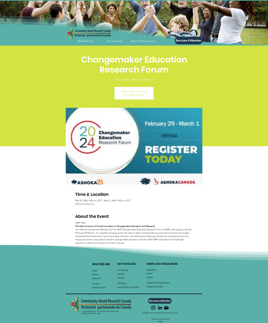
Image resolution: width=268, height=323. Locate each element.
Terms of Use (156, 319)
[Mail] (166, 308)
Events (150, 277)
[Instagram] (153, 307)
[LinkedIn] (160, 307)
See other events (134, 94)
